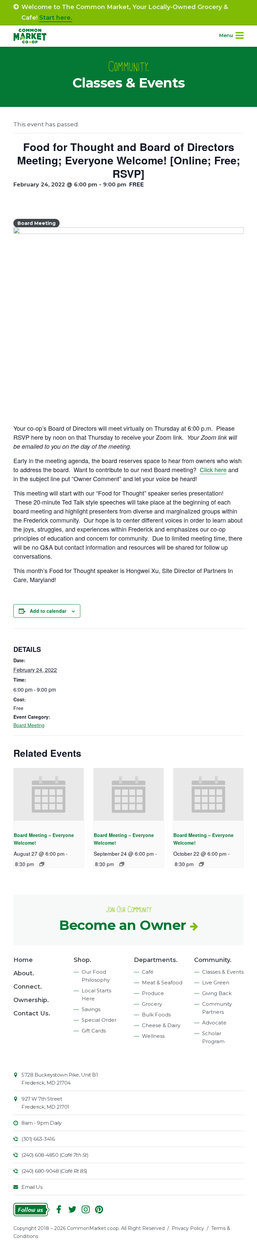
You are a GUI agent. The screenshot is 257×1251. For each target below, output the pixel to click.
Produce (153, 993)
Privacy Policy (188, 1228)
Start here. (55, 17)
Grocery (152, 1004)
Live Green (215, 982)
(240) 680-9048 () (54, 1171)
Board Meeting (29, 725)
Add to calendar (48, 610)
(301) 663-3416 (38, 1139)
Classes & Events (223, 972)
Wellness (153, 1036)
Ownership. (31, 1000)
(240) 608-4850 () (54, 1155)
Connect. (27, 986)
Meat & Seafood (162, 982)
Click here (213, 469)
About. (23, 973)
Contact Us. (31, 1013)
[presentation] (49, 794)
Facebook (59, 1209)
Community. (213, 960)
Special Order (99, 1020)
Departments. (156, 960)
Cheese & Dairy (161, 1025)
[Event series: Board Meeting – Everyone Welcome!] (41, 864)
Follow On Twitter (72, 1209)
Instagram (85, 1209)
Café (148, 972)
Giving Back (217, 993)
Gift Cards (94, 1030)
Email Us (31, 1187)
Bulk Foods (156, 1014)
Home (23, 960)
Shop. (82, 960)
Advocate (214, 1022)
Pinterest (99, 1209)
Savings (91, 1009)
